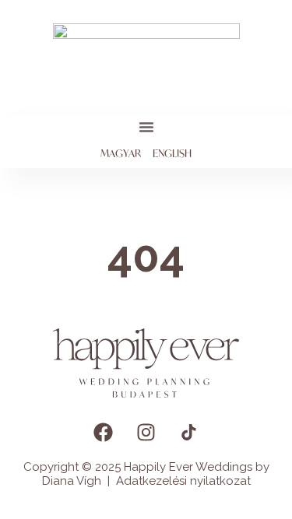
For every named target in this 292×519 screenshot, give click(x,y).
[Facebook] (103, 432)
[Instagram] (146, 432)
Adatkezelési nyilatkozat (183, 481)
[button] (146, 127)
